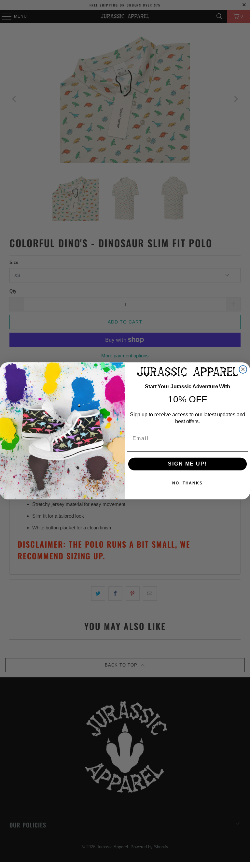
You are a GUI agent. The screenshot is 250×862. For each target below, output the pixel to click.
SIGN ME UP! (187, 464)
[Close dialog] (243, 369)
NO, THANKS (187, 483)
